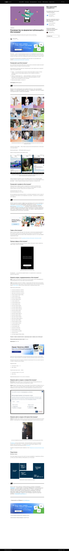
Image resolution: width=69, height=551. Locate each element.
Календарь (27, 1)
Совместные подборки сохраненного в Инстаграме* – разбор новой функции (52, 29)
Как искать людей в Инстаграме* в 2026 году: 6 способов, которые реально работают (52, 20)
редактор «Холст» (20, 206)
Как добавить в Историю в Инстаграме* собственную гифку (31, 237)
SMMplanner (13, 442)
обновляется (28, 445)
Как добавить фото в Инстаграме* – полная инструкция (52, 12)
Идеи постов (51, 1)
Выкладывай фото (33, 1)
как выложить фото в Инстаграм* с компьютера (21, 59)
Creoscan (12, 487)
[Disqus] (27, 534)
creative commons (15, 285)
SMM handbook (45, 1)
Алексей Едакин (51, 15)
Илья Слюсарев (15, 38)
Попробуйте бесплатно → (21, 493)
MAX (24, 500)
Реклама (39, 1)
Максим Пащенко (51, 24)
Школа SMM (21, 1)
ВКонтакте (28, 500)
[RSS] (64, 2)
